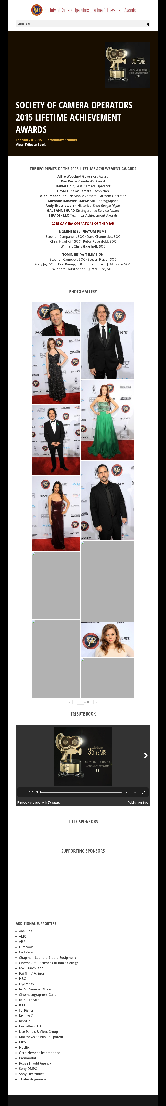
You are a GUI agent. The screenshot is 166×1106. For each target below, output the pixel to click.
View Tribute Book (31, 144)
